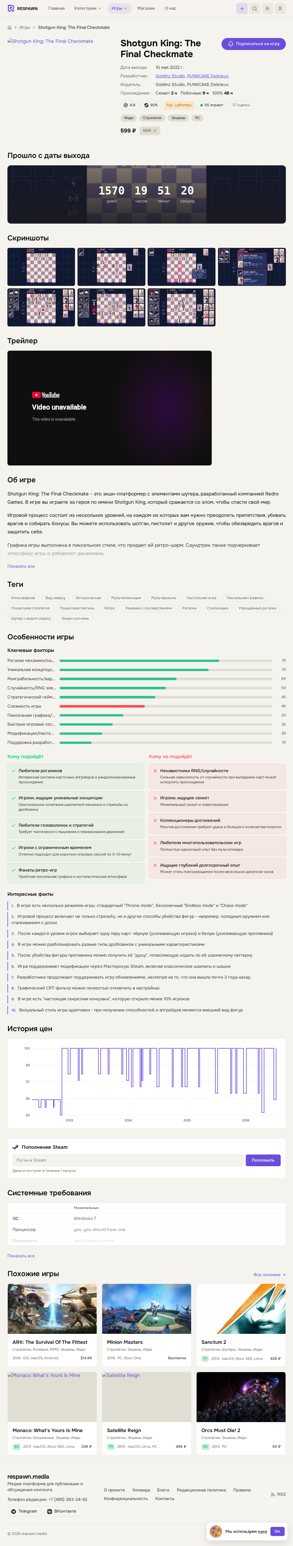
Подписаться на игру (258, 44)
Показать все (21, 566)
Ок (277, 1531)
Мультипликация (126, 598)
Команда (141, 1490)
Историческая (88, 598)
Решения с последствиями (148, 608)
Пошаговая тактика (77, 608)
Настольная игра (201, 598)
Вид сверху (55, 598)
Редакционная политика (201, 1490)
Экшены (178, 118)
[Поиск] (254, 8)
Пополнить (263, 1160)
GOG (147, 130)
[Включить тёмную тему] (267, 8)
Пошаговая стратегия (30, 608)
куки (262, 1531)
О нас (170, 8)
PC (197, 118)
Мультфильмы (163, 598)
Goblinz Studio (170, 76)
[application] (147, 1084)
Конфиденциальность (126, 1498)
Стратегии (152, 118)
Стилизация (217, 608)
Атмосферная (23, 598)
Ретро (109, 608)
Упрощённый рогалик (258, 608)
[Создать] (241, 8)
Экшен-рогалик (75, 618)
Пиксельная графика (245, 598)
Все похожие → (270, 1275)
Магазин (146, 8)
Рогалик (189, 608)
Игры (24, 27)
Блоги (163, 1490)
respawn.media (28, 1476)
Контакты (164, 1498)
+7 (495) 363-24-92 (67, 1499)
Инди (128, 118)
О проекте (114, 1490)
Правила (242, 1490)
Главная (56, 8)
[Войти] (280, 8)
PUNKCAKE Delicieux (208, 76)
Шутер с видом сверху (31, 618)
